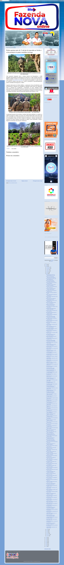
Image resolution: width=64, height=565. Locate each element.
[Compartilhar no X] (13, 148)
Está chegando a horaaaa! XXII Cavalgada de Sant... (50, 382)
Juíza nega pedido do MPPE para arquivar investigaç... (51, 452)
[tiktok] (52, 82)
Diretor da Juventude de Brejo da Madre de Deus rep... (51, 336)
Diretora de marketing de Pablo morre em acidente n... (51, 303)
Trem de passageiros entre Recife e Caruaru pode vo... (51, 352)
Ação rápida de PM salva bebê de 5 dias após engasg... (51, 313)
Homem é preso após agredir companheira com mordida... (51, 317)
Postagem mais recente (11, 180)
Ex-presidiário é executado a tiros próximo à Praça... (51, 462)
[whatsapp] (54, 82)
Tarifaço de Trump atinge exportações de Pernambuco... (51, 277)
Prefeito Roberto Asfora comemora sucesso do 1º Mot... (51, 495)
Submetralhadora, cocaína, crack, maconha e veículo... (51, 466)
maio (47, 530)
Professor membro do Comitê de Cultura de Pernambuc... (51, 344)
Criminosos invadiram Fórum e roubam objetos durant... (51, 289)
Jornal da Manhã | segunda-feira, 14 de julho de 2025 (51, 505)
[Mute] (50, 78)
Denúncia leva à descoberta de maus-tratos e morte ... (51, 376)
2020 (46, 542)
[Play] (47, 78)
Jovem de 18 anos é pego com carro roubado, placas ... (51, 396)
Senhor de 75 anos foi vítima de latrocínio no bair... (51, 474)
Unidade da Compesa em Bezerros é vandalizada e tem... (51, 416)
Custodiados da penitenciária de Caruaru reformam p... (51, 378)
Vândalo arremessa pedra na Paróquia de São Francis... (50, 305)
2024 (46, 537)
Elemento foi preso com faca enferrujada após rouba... (50, 515)
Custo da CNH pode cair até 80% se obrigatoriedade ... (51, 283)
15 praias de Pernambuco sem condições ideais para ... (50, 472)
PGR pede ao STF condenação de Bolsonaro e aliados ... (51, 493)
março (47, 533)
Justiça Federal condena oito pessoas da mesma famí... (51, 456)
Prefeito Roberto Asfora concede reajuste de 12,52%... (51, 350)
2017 (46, 546)
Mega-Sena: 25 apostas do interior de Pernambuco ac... (51, 410)
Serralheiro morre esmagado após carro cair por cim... (51, 287)
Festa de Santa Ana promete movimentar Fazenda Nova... (51, 440)
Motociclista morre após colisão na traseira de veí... (51, 374)
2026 (46, 264)
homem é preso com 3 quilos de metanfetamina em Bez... (51, 299)
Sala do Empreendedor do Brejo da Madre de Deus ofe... (51, 501)
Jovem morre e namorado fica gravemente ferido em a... (50, 484)
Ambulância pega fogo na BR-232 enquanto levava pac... (51, 390)
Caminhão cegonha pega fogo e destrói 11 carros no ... (51, 414)
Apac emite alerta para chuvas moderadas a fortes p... (50, 334)
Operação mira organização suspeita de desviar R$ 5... (51, 354)
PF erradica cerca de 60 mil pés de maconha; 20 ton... (51, 291)
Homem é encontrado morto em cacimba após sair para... (51, 370)
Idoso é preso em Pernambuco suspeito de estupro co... (50, 523)
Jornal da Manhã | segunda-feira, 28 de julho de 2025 (51, 338)
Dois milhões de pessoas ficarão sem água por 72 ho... (51, 485)
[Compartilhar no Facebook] (14, 148)
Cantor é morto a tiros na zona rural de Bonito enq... (51, 422)
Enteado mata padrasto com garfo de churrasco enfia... (51, 468)
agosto (47, 272)
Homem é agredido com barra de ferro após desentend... (51, 326)
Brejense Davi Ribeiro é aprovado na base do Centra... (51, 499)
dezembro (48, 267)
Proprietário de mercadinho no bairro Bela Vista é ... (51, 458)
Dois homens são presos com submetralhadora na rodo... (50, 275)
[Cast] (55, 78)
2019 (46, 543)
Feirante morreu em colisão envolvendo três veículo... (50, 368)
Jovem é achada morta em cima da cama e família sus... (51, 412)
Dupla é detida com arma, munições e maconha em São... (51, 503)
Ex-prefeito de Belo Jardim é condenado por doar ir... (50, 392)
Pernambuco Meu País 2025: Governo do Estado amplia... (51, 517)
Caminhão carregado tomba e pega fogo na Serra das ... (51, 482)
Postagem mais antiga (37, 180)
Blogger (51, 261)
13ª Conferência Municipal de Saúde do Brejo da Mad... (51, 372)
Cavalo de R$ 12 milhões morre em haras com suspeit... (51, 513)
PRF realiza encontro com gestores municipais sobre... (51, 319)
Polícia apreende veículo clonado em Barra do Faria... (51, 346)
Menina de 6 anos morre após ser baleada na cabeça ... (51, 420)
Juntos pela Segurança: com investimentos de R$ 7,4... (50, 438)
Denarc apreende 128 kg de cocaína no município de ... (51, 464)
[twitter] (49, 82)
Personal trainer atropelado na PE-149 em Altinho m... (51, 402)
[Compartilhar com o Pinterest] (15, 148)
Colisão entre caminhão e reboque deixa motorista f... (51, 394)
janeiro (47, 535)
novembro (48, 268)
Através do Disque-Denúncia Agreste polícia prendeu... (51, 436)
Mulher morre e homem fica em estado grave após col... (51, 430)
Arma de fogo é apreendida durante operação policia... (51, 384)
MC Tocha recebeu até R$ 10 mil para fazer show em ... (51, 446)
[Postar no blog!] (12, 148)
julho (47, 273)
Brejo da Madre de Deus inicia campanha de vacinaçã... (50, 507)
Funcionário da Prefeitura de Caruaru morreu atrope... (52, 470)
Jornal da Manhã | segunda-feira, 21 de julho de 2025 (51, 426)
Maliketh (52, 260)
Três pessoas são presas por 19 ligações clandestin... (50, 444)
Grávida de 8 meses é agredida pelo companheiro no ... (51, 315)
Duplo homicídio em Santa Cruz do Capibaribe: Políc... (51, 301)
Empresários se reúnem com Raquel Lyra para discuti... (51, 366)
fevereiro (47, 534)
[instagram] (48, 82)
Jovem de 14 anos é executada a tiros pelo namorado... (51, 311)
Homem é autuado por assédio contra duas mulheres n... (51, 489)
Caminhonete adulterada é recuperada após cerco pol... (51, 434)
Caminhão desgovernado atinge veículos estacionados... (51, 309)
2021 (46, 541)
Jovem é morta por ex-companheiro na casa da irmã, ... (51, 478)
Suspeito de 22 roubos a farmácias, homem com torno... (51, 362)
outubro (47, 269)
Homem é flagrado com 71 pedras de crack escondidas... (51, 460)
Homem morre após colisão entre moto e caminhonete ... (51, 432)
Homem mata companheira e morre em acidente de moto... (51, 328)
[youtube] (51, 82)
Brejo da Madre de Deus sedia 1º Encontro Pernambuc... (51, 285)
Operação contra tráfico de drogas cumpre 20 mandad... (51, 454)
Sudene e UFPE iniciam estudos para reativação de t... (51, 295)
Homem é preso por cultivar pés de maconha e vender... (51, 476)
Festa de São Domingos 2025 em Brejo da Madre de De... (51, 321)
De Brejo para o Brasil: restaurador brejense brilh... (51, 497)
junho (47, 529)
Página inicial (25, 180)
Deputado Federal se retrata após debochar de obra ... (51, 448)
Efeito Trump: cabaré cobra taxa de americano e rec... (51, 519)
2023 (46, 538)
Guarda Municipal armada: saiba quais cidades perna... (51, 279)
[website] (55, 82)
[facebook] (46, 82)
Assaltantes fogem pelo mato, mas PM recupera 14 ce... (51, 400)
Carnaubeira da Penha (18, 80)
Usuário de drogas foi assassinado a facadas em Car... (51, 330)
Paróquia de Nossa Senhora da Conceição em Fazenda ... (50, 386)
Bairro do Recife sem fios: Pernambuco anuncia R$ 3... (50, 281)
